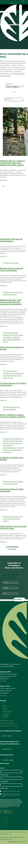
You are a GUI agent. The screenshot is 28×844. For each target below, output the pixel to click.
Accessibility (20, 837)
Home (5, 705)
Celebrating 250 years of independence (11, 240)
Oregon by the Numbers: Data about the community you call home (11, 795)
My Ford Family (8, 760)
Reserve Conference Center (9, 726)
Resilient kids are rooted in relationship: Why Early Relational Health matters (12, 163)
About (5, 707)
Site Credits (9, 839)
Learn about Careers (6, 720)
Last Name (4, 781)
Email (2, 768)
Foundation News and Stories (10, 791)
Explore (5, 715)
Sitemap (2, 839)
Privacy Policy (4, 837)
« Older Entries (12, 547)
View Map (3, 681)
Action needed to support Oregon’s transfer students (12, 416)
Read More (3, 180)
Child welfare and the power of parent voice (13, 527)
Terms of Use (12, 837)
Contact (5, 717)
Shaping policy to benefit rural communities (11, 269)
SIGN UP (6, 811)
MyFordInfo (6, 749)
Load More (12, 549)
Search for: (9, 99)
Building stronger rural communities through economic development (11, 302)
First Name (4, 775)
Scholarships (7, 711)
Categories (9, 84)
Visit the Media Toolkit (7, 723)
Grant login (7, 736)
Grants (5, 709)
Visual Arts (6, 713)
